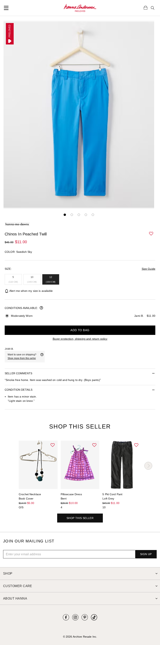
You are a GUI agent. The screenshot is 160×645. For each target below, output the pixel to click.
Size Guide (148, 268)
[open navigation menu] (6, 8)
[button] (151, 234)
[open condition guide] (41, 308)
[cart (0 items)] (145, 7)
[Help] (42, 356)
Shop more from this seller (22, 358)
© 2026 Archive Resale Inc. (80, 636)
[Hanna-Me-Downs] (80, 8)
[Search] (152, 8)
